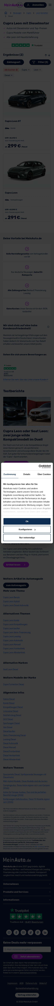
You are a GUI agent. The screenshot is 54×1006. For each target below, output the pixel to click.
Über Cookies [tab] (44, 474)
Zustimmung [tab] (9, 474)
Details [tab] (26, 474)
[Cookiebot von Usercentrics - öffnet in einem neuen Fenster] (39, 466)
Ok (27, 521)
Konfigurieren (25, 529)
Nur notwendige (27, 537)
